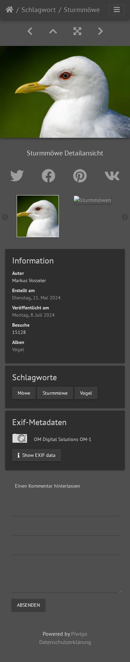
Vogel (86, 393)
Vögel (18, 349)
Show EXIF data (38, 455)
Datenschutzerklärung (65, 642)
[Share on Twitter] (19, 176)
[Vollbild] (77, 31)
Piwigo (79, 633)
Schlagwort (38, 9)
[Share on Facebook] (50, 176)
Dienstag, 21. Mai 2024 (36, 298)
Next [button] (124, 217)
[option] (37, 216)
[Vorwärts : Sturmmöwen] (100, 31)
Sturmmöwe (55, 393)
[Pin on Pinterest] (81, 176)
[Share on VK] (112, 176)
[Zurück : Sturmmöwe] (30, 31)
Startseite (10, 9)
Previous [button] (5, 217)
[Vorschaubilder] (53, 31)
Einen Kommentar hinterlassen (47, 486)
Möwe (24, 393)
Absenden (28, 605)
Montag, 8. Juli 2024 (33, 315)
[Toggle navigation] (116, 9)
